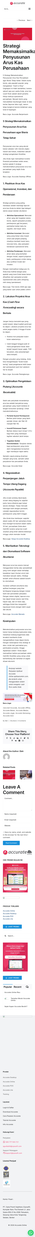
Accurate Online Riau (12, 992)
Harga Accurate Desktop (20, 539)
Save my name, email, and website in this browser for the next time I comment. (17, 834)
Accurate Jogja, (9, 713)
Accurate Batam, (9, 710)
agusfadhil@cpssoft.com (12, 1146)
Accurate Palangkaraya (20, 374)
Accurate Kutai (17, 466)
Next (29, 20)
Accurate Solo (8, 716)
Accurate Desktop (9, 913)
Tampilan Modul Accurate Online (20, 999)
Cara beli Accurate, (10, 708)
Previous (22, 20)
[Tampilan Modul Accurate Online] (7, 999)
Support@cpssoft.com (13, 1153)
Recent (17, 986)
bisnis (21, 99)
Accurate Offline (24, 708)
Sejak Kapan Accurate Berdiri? (15, 1006)
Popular (8, 986)
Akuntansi (13, 721)
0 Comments (22, 721)
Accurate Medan (22, 710)
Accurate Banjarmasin (20, 114)
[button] (4, 774)
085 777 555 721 (12, 1142)
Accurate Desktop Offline (21, 177)
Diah (6, 721)
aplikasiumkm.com (21, 676)
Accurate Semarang (22, 713)
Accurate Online (9, 911)
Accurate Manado (18, 614)
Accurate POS (8, 916)
